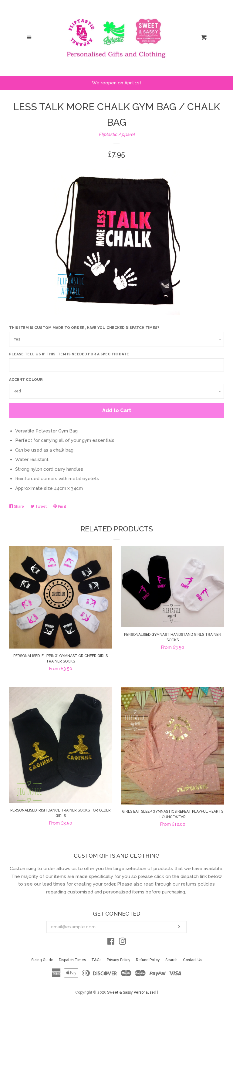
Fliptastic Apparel (117, 134)
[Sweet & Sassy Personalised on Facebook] (111, 942)
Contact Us (192, 960)
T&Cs (96, 960)
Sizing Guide (42, 960)
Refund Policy (148, 960)
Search (171, 960)
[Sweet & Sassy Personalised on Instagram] (122, 942)
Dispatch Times (72, 960)
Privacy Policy (118, 960)
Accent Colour (26, 380)
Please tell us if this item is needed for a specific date (69, 354)
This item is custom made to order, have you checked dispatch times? (84, 328)
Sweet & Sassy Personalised (131, 992)
